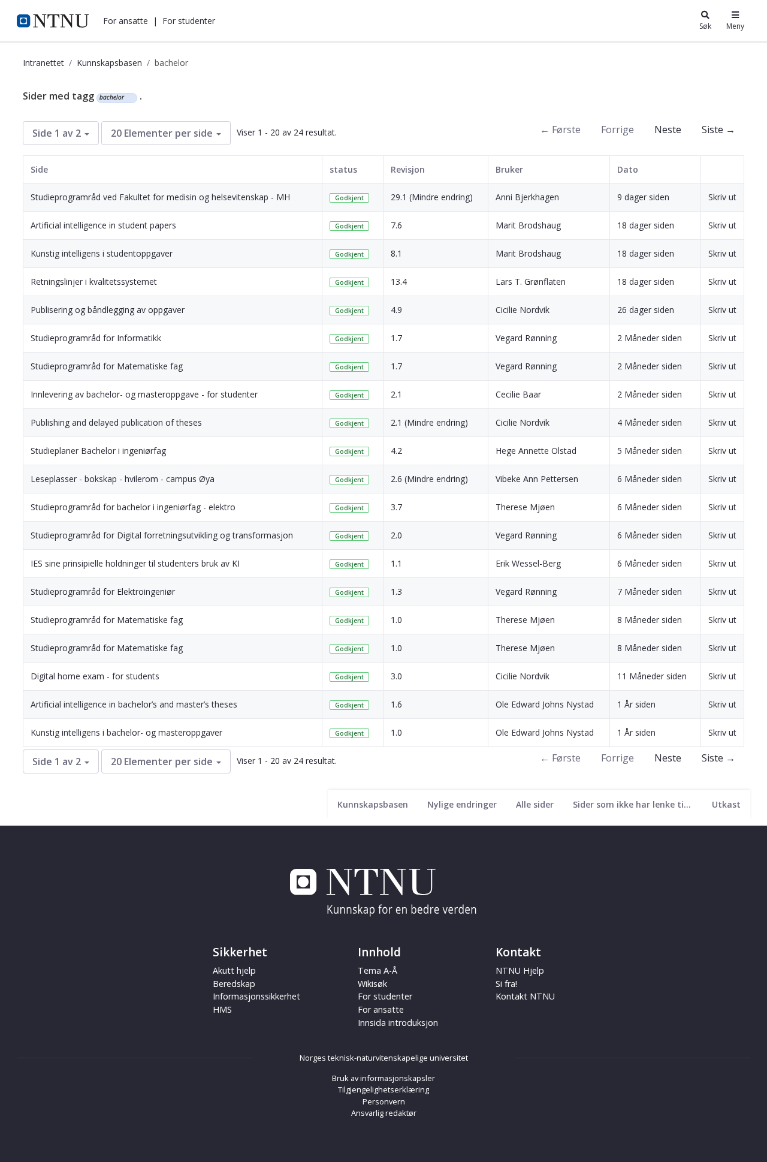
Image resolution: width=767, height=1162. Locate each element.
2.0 (396, 535)
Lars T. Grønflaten (531, 281)
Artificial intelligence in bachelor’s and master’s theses (134, 704)
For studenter (385, 996)
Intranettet (43, 62)
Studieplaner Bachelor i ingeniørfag (98, 450)
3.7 (396, 507)
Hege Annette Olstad (536, 450)
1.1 (396, 563)
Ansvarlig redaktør (383, 1112)
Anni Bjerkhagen (527, 197)
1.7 (396, 338)
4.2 (396, 450)
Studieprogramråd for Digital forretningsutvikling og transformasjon (162, 535)
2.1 (396, 394)
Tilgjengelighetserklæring (383, 1089)
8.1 (396, 253)
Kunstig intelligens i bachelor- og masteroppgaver (126, 732)
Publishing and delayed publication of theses (116, 422)
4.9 (396, 309)
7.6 (396, 225)
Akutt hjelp (234, 970)
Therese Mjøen (525, 507)
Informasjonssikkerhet (256, 996)
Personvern (384, 1101)
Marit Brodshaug (528, 225)
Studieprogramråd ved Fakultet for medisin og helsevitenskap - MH (160, 197)
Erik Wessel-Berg (528, 563)
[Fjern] (129, 97)
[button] (125, 20)
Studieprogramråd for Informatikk (96, 338)
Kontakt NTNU (525, 996)
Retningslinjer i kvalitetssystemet (94, 281)
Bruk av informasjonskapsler (383, 1078)
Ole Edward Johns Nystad (545, 704)
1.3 (396, 591)
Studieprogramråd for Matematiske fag (107, 366)
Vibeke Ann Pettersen (537, 478)
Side (39, 169)
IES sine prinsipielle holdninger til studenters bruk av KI (135, 563)
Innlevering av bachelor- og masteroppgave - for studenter (144, 394)
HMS (222, 1009)
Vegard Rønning (526, 338)
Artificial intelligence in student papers (103, 225)
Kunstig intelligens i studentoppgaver (102, 253)
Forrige (617, 129)
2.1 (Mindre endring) (429, 422)
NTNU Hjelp (520, 970)
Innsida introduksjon (398, 1022)
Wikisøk (372, 983)
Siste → (718, 129)
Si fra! (506, 983)
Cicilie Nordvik (522, 309)
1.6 (396, 704)
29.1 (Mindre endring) (432, 197)
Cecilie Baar (518, 394)
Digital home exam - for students (95, 676)
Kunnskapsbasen (109, 62)
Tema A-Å (377, 970)
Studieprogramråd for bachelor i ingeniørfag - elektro (133, 507)
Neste (667, 129)
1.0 (396, 619)
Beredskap (234, 983)
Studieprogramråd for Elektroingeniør (103, 591)
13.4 (399, 281)
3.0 (396, 676)
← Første (560, 129)
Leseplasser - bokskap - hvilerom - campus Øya (123, 478)
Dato (627, 169)
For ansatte (381, 1009)
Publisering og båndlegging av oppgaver (108, 309)
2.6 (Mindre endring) (429, 478)
